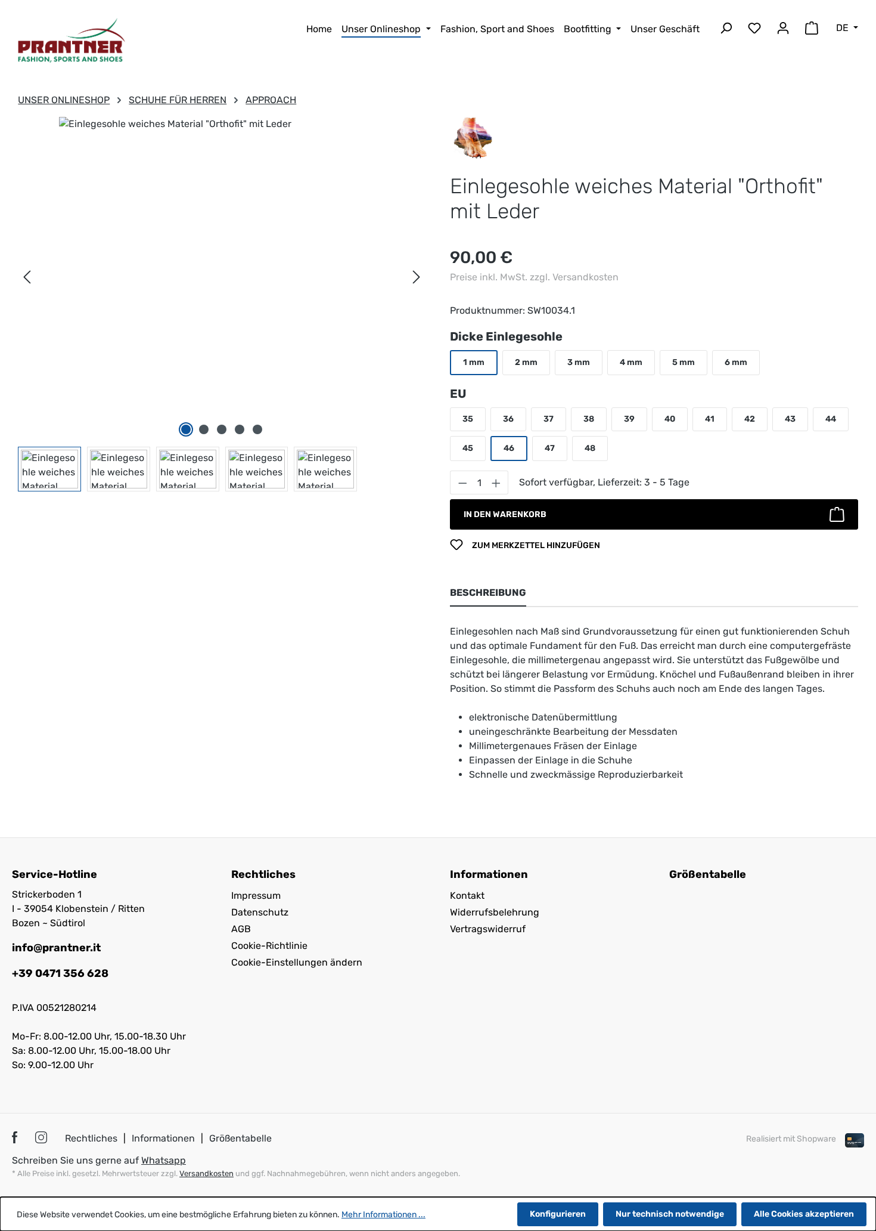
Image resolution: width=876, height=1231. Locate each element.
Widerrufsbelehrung (494, 912)
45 (467, 448)
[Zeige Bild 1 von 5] (186, 429)
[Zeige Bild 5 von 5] (257, 429)
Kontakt (467, 895)
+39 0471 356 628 (60, 973)
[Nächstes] (416, 277)
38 (588, 419)
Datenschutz (259, 912)
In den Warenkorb (505, 514)
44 (830, 419)
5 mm (683, 362)
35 (467, 419)
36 (508, 419)
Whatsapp (163, 1160)
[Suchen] (726, 30)
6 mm (736, 362)
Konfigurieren (558, 1214)
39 (629, 419)
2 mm (526, 362)
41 (710, 419)
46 (509, 448)
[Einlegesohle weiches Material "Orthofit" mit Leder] (222, 246)
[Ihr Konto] (783, 30)
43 (790, 419)
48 (590, 448)
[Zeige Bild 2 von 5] (204, 429)
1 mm (473, 362)
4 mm (631, 362)
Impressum (256, 895)
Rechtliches (91, 1138)
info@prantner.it (56, 947)
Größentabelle (707, 874)
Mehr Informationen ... (383, 1215)
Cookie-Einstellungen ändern (296, 962)
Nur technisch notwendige (670, 1214)
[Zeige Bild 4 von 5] (239, 429)
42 (749, 419)
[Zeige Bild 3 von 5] (221, 429)
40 (669, 419)
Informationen (163, 1138)
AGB (241, 929)
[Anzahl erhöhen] (496, 482)
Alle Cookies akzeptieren (804, 1214)
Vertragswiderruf (488, 929)
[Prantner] (473, 137)
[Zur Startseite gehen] (71, 40)
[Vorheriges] (27, 277)
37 (548, 419)
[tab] (488, 593)
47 (550, 448)
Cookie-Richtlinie (269, 945)
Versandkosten (206, 1173)
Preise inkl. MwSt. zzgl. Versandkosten (534, 277)
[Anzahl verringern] (462, 482)
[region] (222, 304)
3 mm (578, 362)
